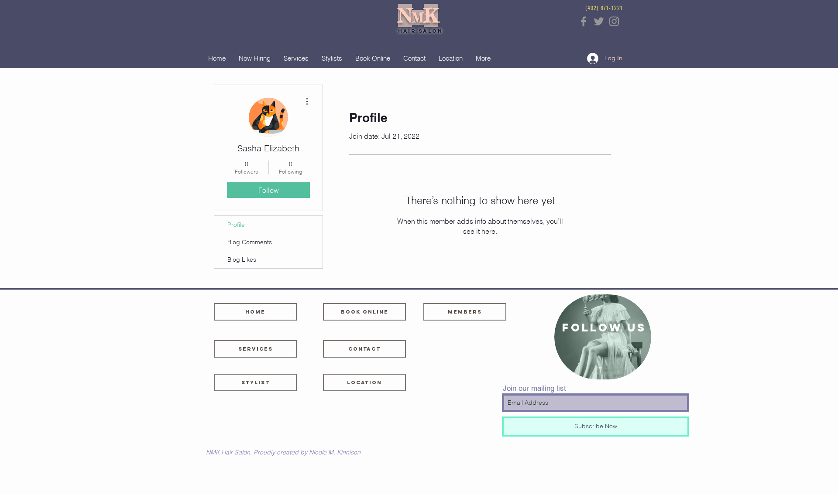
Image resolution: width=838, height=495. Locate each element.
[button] (364, 382)
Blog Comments (249, 242)
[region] (602, 336)
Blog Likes (241, 259)
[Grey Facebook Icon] (583, 21)
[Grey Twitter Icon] (598, 21)
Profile (236, 225)
